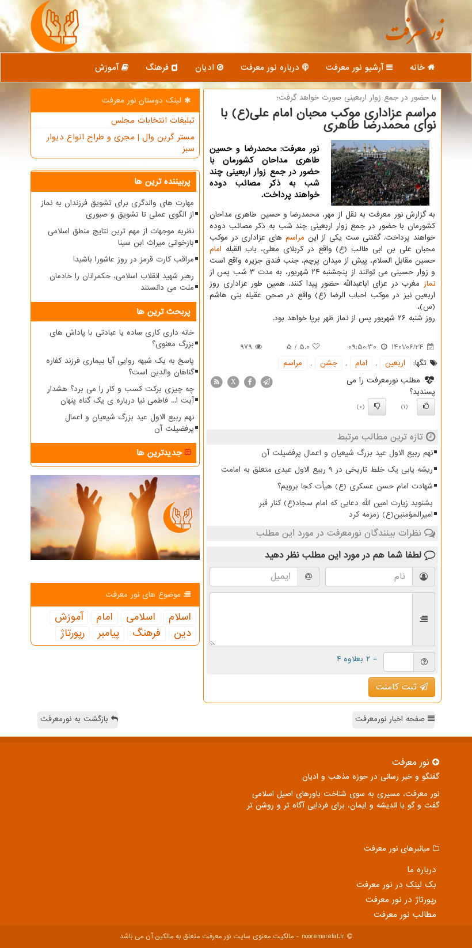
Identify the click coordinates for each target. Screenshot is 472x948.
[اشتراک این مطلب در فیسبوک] (250, 381)
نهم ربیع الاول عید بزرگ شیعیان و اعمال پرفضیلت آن (347, 453)
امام (216, 249)
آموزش (108, 67)
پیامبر (108, 633)
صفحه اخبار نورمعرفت (391, 719)
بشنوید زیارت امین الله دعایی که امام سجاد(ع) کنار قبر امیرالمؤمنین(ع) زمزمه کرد (346, 509)
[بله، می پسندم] (426, 406)
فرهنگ (159, 67)
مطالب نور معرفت (405, 914)
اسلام (180, 617)
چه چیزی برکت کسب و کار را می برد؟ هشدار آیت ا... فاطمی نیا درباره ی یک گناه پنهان (120, 395)
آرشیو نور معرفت (356, 67)
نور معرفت (414, 37)
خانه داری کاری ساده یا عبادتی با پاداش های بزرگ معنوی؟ (122, 338)
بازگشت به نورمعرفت (75, 719)
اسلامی (140, 617)
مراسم (295, 237)
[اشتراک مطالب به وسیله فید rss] (216, 381)
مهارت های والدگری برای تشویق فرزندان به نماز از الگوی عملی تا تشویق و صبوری (117, 209)
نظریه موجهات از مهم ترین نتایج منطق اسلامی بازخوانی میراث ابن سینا (121, 237)
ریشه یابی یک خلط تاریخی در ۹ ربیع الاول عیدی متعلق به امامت (327, 469)
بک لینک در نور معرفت (396, 884)
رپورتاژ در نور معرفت (401, 899)
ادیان (206, 67)
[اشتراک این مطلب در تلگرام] (266, 381)
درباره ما (421, 869)
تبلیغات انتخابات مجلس (153, 120)
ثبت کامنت (398, 687)
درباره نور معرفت (271, 67)
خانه (419, 67)
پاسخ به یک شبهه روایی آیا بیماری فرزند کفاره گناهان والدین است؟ (120, 366)
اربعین (395, 363)
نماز (429, 283)
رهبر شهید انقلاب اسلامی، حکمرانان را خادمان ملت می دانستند (122, 282)
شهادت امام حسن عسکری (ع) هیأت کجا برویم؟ (355, 486)
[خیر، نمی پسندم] (377, 406)
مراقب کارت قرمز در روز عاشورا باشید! (133, 259)
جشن (328, 363)
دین (182, 633)
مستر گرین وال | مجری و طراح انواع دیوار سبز (121, 143)
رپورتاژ (72, 633)
